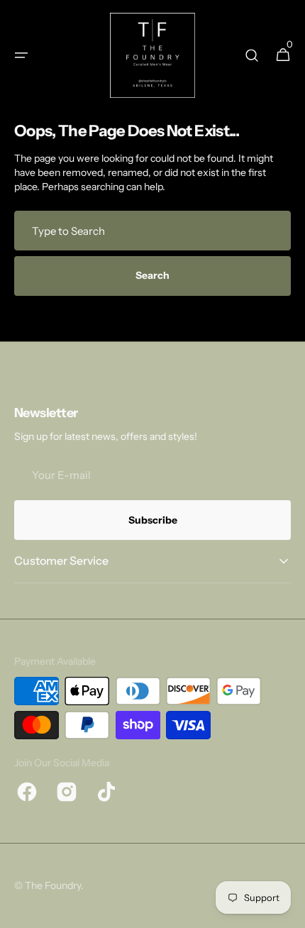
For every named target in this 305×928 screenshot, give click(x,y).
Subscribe (152, 520)
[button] (21, 55)
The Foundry (53, 885)
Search (152, 275)
